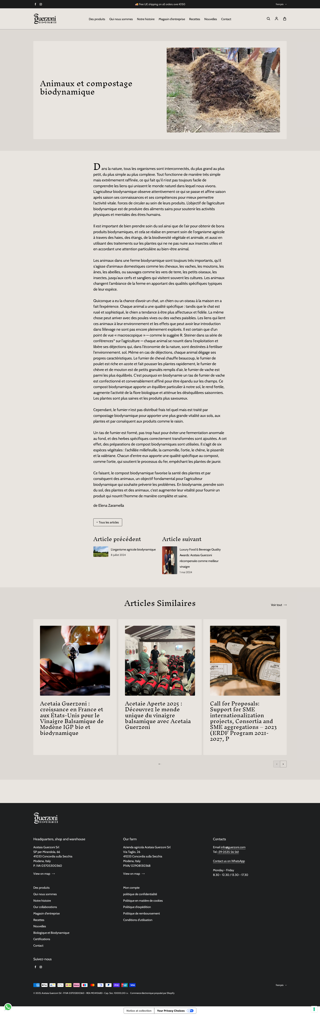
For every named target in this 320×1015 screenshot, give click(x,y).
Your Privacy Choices (171, 1010)
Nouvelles (210, 19)
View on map (41, 874)
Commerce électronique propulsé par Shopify (152, 993)
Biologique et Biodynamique (51, 933)
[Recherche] (268, 19)
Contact (226, 19)
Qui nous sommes (121, 19)
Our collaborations (45, 907)
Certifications (41, 939)
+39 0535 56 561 (228, 852)
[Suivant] (283, 764)
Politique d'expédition (137, 907)
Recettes (194, 19)
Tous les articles (109, 522)
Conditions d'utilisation (137, 920)
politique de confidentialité (140, 894)
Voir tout (276, 605)
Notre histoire (145, 19)
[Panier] (285, 19)
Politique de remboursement (141, 913)
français (280, 4)
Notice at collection (139, 1010)
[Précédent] (276, 764)
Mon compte (131, 888)
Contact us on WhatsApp (229, 861)
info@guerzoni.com (233, 847)
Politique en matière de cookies (143, 900)
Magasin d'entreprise (172, 19)
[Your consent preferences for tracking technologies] (314, 1009)
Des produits (97, 19)
